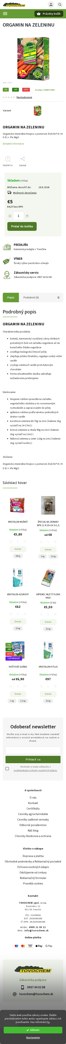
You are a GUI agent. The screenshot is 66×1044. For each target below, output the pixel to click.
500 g (18, 556)
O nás (33, 798)
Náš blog (33, 831)
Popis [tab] (10, 297)
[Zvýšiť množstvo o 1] (27, 216)
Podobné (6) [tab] (31, 297)
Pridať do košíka (22, 226)
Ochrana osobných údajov (33, 867)
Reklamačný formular (33, 878)
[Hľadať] (60, 4)
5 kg (42, 556)
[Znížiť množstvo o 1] (10, 216)
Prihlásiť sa (33, 759)
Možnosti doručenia (24, 193)
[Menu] (5, 13)
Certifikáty (33, 809)
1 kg (12, 701)
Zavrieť (51, 171)
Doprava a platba (33, 856)
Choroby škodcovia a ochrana (33, 836)
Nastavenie (33, 1038)
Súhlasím (34, 1030)
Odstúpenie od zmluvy (33, 873)
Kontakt (33, 803)
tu (48, 1022)
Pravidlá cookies (33, 884)
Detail (18, 549)
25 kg (18, 628)
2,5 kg (22, 701)
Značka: (45, 90)
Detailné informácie (13, 144)
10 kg (53, 556)
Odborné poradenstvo (33, 825)
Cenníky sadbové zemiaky (33, 820)
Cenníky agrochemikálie (33, 814)
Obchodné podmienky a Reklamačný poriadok (33, 862)
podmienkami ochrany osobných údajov (35, 770)
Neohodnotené (24, 97)
